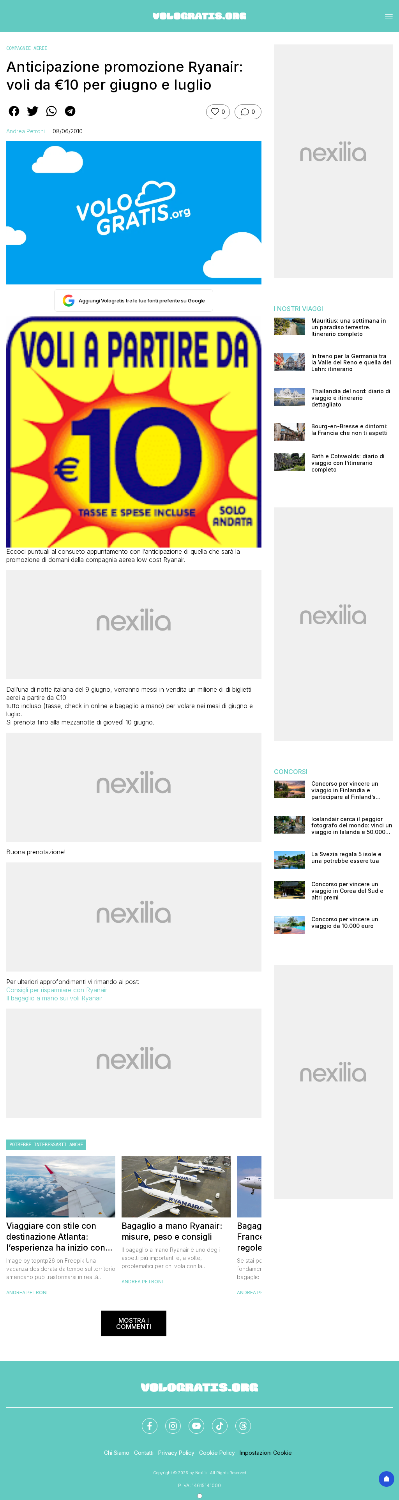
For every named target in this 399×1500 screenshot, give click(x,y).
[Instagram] (168, 1421)
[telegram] (70, 116)
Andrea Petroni (25, 131)
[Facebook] (145, 1421)
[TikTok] (215, 1421)
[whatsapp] (51, 116)
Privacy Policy (176, 1452)
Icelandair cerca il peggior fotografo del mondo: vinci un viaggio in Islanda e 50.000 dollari (351, 826)
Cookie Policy (217, 1452)
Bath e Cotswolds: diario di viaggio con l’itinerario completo (348, 463)
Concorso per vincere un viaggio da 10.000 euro (344, 922)
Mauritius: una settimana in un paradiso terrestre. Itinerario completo (348, 327)
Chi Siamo (116, 1452)
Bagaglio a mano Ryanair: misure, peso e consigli (172, 1231)
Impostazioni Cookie (266, 1452)
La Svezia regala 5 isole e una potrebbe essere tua (346, 857)
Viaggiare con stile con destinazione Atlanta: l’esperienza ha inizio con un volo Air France (55, 1237)
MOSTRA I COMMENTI (133, 1323)
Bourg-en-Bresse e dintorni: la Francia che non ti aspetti (349, 429)
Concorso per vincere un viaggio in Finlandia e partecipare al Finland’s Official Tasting (344, 790)
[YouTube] (192, 1421)
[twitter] (33, 116)
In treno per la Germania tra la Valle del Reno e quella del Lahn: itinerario (351, 363)
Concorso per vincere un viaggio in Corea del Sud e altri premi (347, 891)
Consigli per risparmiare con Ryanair (56, 990)
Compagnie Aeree (26, 48)
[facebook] (14, 116)
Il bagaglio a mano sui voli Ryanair (54, 998)
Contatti (144, 1452)
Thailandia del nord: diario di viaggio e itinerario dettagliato (350, 398)
